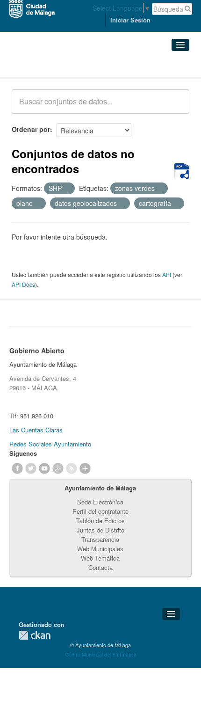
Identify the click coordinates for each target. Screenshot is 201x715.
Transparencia (100, 539)
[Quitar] (67, 188)
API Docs (23, 284)
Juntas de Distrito (100, 529)
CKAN (34, 635)
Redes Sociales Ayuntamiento (50, 443)
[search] (175, 107)
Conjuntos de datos (52, 66)
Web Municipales (100, 548)
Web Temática (100, 558)
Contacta (100, 567)
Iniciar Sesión (130, 19)
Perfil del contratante (100, 511)
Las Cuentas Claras (36, 429)
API (166, 274)
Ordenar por (31, 129)
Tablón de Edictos (100, 520)
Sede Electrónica (100, 501)
